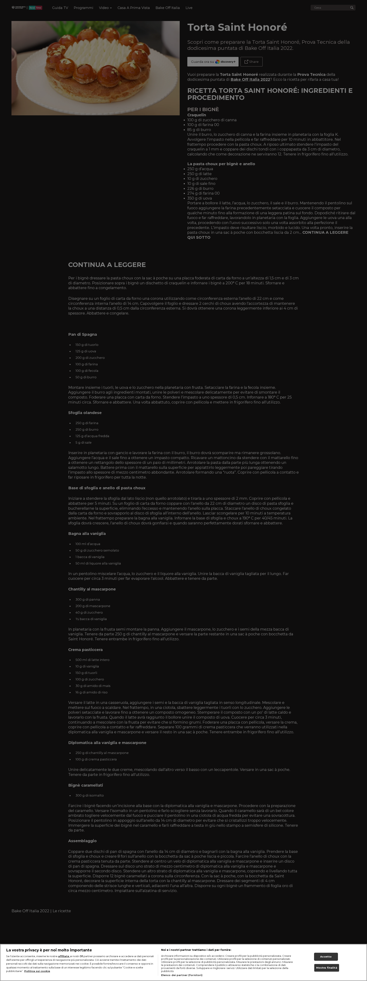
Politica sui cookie (37, 971)
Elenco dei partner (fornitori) (182, 975)
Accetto (326, 956)
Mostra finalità (326, 967)
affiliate (64, 956)
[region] (183, 962)
